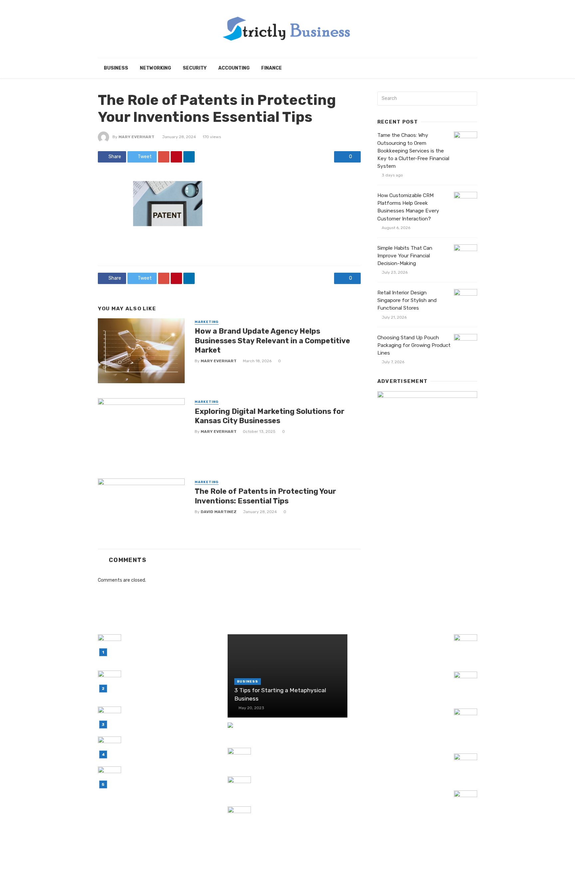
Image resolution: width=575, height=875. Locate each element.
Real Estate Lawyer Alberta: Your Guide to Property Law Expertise (396, 761)
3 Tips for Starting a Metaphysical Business (280, 694)
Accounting (234, 68)
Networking (155, 68)
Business (116, 68)
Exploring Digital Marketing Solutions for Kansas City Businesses (269, 416)
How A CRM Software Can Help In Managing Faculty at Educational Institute (397, 719)
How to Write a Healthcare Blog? (294, 726)
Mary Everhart (136, 137)
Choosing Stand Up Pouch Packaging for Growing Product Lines (414, 345)
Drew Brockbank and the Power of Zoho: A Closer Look (296, 784)
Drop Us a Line (424, 861)
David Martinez (219, 511)
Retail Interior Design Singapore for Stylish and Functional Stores (407, 300)
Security (195, 68)
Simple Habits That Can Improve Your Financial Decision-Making (404, 255)
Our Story (461, 861)
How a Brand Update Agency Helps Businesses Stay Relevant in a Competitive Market (272, 340)
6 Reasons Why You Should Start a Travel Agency (399, 679)
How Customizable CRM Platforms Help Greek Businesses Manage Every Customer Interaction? (408, 206)
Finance (271, 68)
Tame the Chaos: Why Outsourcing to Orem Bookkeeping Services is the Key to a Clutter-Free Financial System (413, 150)
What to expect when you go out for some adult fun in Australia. (299, 755)
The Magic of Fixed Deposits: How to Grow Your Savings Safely (299, 814)
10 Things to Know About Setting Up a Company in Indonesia (402, 798)
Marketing (207, 322)
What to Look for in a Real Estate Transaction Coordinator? (398, 642)
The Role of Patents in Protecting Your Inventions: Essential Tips (265, 496)
